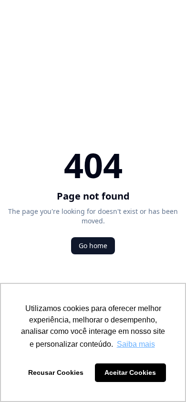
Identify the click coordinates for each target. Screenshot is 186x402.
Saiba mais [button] (136, 344)
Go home (93, 245)
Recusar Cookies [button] (55, 372)
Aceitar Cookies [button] (130, 372)
